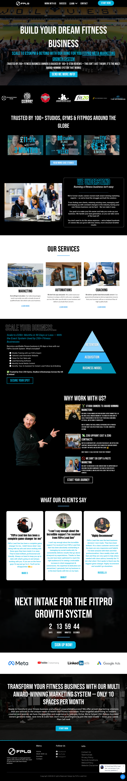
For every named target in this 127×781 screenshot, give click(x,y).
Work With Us (41, 754)
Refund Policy (87, 763)
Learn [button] (72, 3)
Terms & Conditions (89, 760)
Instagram (62, 757)
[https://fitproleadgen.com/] (23, 3)
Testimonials (86, 755)
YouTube (61, 754)
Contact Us (86, 752)
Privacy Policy (87, 757)
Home (38, 751)
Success (39, 756)
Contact (39, 759)
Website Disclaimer (89, 765)
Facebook (62, 752)
